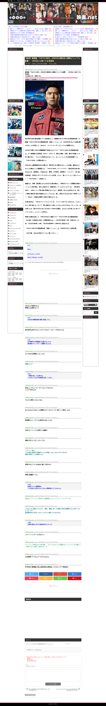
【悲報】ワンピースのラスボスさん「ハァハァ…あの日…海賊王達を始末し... (75, 28)
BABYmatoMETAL (12, 204)
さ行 (17, 272)
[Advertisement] (53, 51)
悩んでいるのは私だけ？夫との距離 (18, 26)
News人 (10, 225)
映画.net (56, 704)
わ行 (13, 275)
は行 (13, 274)
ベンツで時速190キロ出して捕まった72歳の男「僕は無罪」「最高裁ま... (29, 43)
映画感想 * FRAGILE (13, 199)
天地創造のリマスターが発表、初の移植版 (21, 32)
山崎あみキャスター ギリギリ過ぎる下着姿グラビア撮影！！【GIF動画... (29, 39)
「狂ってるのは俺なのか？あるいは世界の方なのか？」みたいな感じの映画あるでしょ (39, 689)
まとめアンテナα (12, 215)
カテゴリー (10, 251)
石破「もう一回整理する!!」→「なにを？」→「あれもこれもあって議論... (29, 28)
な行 (9, 274)
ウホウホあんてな (12, 212)
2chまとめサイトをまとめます (15, 228)
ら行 (9, 275)
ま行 (17, 274)
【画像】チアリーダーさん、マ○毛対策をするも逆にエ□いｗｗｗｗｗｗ (28, 41)
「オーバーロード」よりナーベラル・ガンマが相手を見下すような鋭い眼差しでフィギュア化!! (67, 690)
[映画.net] (53, 24)
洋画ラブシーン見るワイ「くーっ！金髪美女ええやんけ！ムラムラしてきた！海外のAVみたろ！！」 (91, 217)
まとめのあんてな (12, 223)
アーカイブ (10, 261)
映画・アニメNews (22, 45)
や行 (20, 274)
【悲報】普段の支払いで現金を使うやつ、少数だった (24, 37)
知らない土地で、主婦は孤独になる (63, 26)
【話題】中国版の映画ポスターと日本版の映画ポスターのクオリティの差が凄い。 (91, 200)
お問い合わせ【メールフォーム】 (90, 296)
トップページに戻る (30, 694)
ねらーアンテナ (12, 236)
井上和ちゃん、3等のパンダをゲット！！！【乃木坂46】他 (70, 37)
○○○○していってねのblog (14, 190)
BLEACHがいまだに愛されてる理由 (91, 165)
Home (16, 45)
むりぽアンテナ (12, 230)
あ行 (9, 272)
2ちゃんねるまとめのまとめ (14, 238)
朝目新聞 (11, 202)
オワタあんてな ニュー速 (14, 243)
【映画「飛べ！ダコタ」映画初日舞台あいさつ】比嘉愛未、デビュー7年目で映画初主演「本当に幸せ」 (91, 182)
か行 (13, 272)
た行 (20, 272)
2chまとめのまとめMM (13, 241)
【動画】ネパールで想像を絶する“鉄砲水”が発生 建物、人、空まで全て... (29, 30)
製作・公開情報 (29, 45)
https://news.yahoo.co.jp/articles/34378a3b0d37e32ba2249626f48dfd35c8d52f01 (51, 77)
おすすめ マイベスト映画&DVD (15, 185)
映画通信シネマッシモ (13, 182)
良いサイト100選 (12, 233)
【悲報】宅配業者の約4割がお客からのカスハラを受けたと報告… (27, 34)
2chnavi (10, 220)
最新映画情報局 (12, 197)
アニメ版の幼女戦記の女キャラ (90, 115)
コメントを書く (54, 63)
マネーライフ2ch (12, 187)
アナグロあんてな (12, 217)
